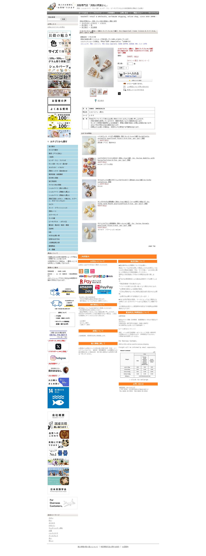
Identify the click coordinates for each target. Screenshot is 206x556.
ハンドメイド (53, 533)
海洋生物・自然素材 (56, 174)
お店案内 (125, 547)
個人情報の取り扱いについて (88, 547)
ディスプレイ (53, 536)
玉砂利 (51, 229)
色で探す (52, 146)
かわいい (52, 525)
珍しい (51, 541)
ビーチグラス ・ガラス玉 (58, 222)
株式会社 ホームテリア (127, 387)
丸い (50, 538)
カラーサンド (53, 215)
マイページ (97, 13)
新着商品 (52, 246)
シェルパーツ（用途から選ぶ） (59, 195)
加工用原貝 (53, 181)
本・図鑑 (52, 249)
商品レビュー (138, 13)
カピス (51, 204)
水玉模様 (94, 27)
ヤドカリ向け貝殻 (55, 185)
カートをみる (83, 13)
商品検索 (51, 17)
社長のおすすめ (54, 239)
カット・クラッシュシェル (58, 208)
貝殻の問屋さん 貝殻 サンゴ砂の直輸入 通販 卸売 (98, 21)
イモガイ (103, 23)
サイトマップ (153, 13)
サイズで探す (53, 150)
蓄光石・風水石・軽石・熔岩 (59, 225)
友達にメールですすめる (135, 90)
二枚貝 (51, 157)
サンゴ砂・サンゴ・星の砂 (58, 164)
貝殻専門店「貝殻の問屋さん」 (92, 5)
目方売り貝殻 (53, 178)
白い (50, 520)
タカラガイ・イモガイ (56, 167)
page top (152, 246)
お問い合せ (124, 13)
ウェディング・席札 (56, 528)
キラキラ (52, 523)
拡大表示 (101, 100)
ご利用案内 (111, 13)
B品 (50, 232)
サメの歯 (52, 218)
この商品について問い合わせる (138, 87)
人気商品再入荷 (54, 242)
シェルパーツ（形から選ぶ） (59, 188)
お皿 (50, 531)
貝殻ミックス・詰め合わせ (58, 171)
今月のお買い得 (54, 235)
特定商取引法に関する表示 (110, 547)
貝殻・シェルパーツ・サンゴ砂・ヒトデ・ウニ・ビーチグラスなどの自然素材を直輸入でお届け (110, 8)
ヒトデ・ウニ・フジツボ (57, 160)
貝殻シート (53, 211)
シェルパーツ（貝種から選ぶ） (59, 192)
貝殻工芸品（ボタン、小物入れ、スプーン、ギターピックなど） (63, 200)
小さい (51, 518)
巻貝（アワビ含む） (56, 153)
